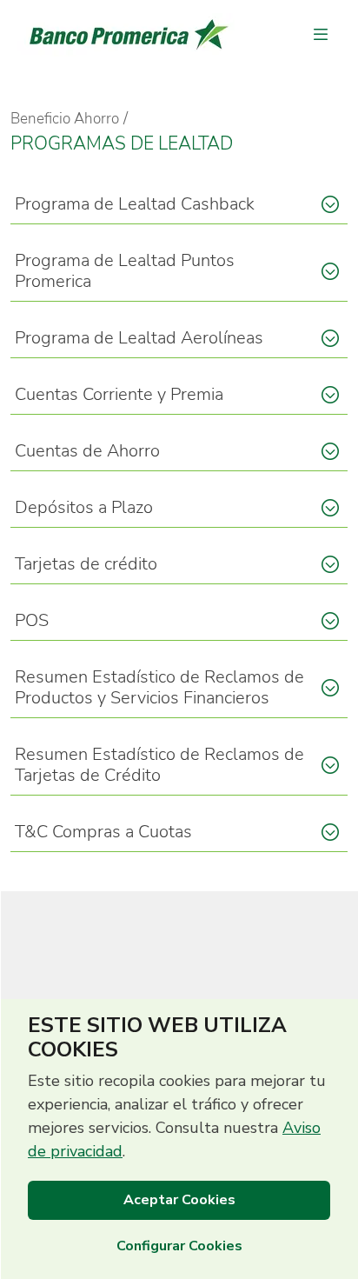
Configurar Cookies (179, 1246)
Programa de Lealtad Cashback (135, 204)
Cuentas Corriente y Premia (119, 394)
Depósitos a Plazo (84, 507)
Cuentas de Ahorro (87, 451)
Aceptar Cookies (179, 1199)
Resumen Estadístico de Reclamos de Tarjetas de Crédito (159, 765)
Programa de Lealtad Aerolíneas (139, 338)
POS (32, 620)
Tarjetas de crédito (86, 564)
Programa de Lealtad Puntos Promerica (125, 271)
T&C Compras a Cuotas (103, 831)
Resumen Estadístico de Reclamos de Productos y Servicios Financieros (159, 687)
